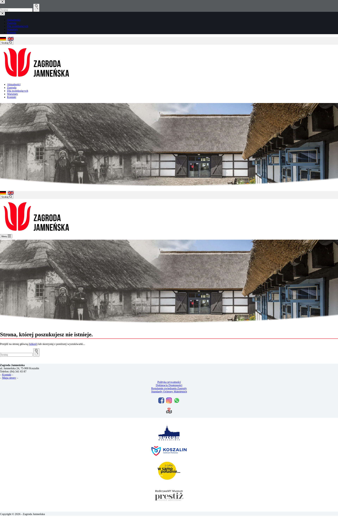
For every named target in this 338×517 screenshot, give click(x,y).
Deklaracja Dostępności (169, 385)
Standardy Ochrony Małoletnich (169, 391)
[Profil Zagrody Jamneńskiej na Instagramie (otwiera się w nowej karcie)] (169, 400)
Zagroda (11, 87)
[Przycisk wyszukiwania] (36, 352)
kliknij (33, 343)
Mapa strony (9, 377)
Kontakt (11, 97)
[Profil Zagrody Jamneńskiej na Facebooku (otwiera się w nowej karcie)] (161, 400)
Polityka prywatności (169, 382)
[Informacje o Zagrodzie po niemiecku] (3, 39)
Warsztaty (12, 93)
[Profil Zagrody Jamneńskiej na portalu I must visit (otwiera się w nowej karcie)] (169, 411)
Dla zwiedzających (17, 90)
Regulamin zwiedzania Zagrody (169, 388)
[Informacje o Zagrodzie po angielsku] (11, 39)
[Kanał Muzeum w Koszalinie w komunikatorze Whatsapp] (177, 400)
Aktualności (13, 84)
